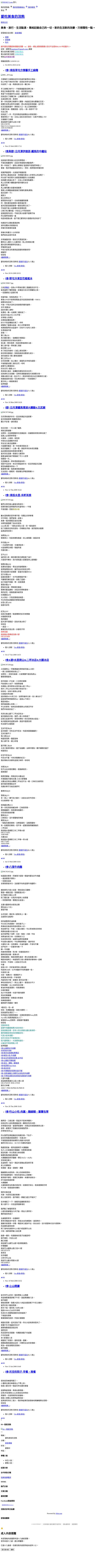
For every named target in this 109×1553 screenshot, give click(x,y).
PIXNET (38, 1524)
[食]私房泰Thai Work (8, 1066)
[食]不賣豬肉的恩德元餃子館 (11, 1071)
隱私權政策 (66, 1524)
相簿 (7, 37)
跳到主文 (4, 22)
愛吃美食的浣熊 (13, 16)
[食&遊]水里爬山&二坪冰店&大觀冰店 (27, 660)
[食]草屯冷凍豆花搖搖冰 (18, 278)
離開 (12, 1549)
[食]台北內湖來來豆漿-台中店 (12, 1058)
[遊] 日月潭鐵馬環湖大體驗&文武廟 (25, 407)
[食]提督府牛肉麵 (6, 1050)
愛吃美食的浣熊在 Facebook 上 (7, 1504)
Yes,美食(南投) (19, 139)
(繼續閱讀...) (5, 130)
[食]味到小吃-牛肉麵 (8, 1055)
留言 (26, 134)
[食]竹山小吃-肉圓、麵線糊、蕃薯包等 (27, 1111)
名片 (7, 42)
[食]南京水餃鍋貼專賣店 (10, 1053)
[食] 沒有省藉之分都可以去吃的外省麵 (15, 1073)
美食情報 (18, 33)
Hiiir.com (59, 1513)
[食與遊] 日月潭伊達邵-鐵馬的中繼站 (26, 151)
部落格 (7, 40)
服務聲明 (74, 1524)
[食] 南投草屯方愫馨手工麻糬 (21, 70)
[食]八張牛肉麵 (13, 867)
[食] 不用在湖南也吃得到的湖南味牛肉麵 (16, 1076)
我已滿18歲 (5, 1549)
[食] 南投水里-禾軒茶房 (18, 495)
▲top (3, 142)
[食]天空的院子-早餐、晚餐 (20, 1371)
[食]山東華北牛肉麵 (8, 1048)
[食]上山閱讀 (12, 1286)
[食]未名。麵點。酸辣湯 (10, 1063)
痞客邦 (21, 134)
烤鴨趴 (6, 287)
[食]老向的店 (5, 1068)
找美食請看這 (6, 1477)
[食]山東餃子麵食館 (8, 1060)
